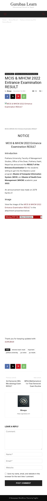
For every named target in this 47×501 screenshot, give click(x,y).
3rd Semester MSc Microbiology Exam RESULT (13, 383)
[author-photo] (23, 407)
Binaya (9, 91)
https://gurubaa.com (23, 414)
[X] (12, 96)
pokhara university (12, 352)
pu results (32, 352)
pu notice (23, 352)
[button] (43, 14)
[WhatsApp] (23, 96)
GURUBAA (9, 342)
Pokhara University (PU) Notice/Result (26, 74)
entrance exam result (18, 350)
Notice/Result (13, 20)
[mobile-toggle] (5, 14)
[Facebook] (7, 96)
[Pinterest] (18, 96)
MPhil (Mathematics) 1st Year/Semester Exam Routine (32, 383)
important (31, 350)
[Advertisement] (23, 48)
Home (4, 20)
